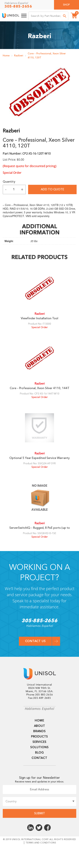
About (39, 726)
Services (39, 742)
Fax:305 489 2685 (39, 698)
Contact (39, 758)
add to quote (52, 189)
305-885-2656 (18, 6)
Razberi (18, 55)
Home (6, 55)
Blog (39, 753)
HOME (39, 721)
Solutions (39, 747)
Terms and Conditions (41, 842)
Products (39, 737)
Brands (39, 731)
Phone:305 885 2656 (39, 694)
